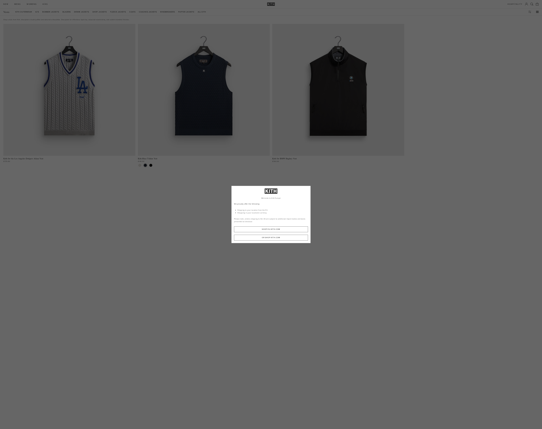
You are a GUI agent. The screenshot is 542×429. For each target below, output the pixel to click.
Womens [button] (32, 4)
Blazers (67, 12)
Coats (132, 12)
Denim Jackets (81, 12)
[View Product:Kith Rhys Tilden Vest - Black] (150, 165)
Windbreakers (167, 12)
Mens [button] (17, 4)
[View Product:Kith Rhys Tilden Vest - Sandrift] (139, 165)
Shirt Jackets (99, 12)
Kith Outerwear (23, 12)
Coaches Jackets (148, 12)
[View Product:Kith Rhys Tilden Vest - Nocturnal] (145, 165)
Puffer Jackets (186, 12)
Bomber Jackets (50, 12)
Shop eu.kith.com (271, 229)
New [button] (5, 4)
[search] (531, 4)
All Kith (202, 12)
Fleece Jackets (118, 12)
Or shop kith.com (271, 237)
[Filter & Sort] (529, 12)
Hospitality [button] (515, 4)
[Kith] (271, 4)
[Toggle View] (537, 12)
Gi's (37, 12)
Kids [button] (45, 4)
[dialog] (271, 214)
